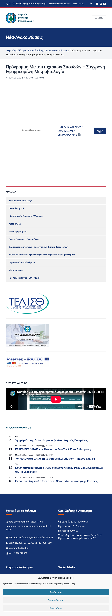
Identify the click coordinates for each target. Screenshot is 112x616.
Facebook (97, 3)
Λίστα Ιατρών (15, 224)
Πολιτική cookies (68, 530)
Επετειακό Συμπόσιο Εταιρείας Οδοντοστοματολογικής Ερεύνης (56, 481)
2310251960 (45, 542)
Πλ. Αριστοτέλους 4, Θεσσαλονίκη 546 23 (31, 537)
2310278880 (20, 553)
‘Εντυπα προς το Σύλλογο (20, 201)
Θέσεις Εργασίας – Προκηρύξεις (24, 239)
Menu (100, 18)
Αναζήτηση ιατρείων (18, 231)
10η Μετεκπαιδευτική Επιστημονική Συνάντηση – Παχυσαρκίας (55, 458)
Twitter (101, 3)
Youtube (104, 3)
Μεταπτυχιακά (35, 77)
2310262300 (15, 3)
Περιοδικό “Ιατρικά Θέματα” (22, 262)
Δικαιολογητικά (16, 208)
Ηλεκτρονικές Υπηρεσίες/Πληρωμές (26, 216)
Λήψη (100, 131)
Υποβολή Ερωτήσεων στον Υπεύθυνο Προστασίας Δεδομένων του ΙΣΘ (80, 537)
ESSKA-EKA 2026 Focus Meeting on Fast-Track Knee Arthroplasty (53, 449)
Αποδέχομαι (56, 592)
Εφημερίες (78, 3)
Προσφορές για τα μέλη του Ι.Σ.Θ (24, 278)
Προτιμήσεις (56, 608)
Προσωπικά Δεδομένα (71, 526)
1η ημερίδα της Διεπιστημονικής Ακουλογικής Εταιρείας (51, 440)
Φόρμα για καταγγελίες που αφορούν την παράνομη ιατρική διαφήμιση (42, 255)
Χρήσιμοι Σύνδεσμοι (60, 3)
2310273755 (30, 542)
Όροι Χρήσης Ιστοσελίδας (73, 521)
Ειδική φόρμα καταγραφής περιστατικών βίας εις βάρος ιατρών (38, 247)
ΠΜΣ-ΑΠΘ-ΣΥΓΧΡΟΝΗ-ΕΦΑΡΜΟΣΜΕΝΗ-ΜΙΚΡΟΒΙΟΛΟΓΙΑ (71, 131)
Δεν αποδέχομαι (56, 600)
